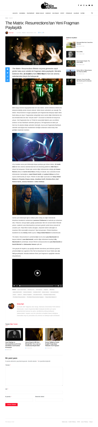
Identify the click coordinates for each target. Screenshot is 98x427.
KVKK (78, 421)
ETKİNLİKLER (69, 13)
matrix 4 (20, 294)
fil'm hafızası (39, 289)
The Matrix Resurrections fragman (35, 297)
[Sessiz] (58, 286)
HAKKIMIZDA (22, 13)
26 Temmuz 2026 (80, 64)
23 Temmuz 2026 (80, 73)
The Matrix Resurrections (19, 297)
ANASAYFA (15, 13)
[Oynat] (14, 286)
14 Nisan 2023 (49, 348)
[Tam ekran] (61, 286)
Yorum (8, 365)
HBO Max (52, 289)
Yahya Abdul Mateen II (50, 297)
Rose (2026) (80, 51)
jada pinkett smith (17, 292)
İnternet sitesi (39, 396)
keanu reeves (45, 292)
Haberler (11, 18)
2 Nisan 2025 (80, 83)
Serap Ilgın (11, 32)
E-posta (8, 396)
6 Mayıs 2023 (8, 349)
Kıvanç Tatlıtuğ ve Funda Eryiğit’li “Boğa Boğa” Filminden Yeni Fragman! (52, 344)
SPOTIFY (62, 13)
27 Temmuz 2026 (80, 53)
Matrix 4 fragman (27, 294)
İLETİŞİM (82, 13)
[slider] (36, 285)
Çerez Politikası (84, 421)
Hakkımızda (64, 421)
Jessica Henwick (27, 292)
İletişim (91, 421)
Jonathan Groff (37, 292)
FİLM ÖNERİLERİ (30, 13)
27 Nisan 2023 (29, 348)
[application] (37, 273)
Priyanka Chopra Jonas (49, 294)
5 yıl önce (19, 32)
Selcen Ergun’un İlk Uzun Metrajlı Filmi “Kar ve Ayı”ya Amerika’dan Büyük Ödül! (33, 344)
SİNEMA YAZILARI (40, 13)
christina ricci (31, 289)
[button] (37, 273)
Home (6, 18)
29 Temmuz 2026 (80, 46)
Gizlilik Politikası (72, 421)
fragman (46, 289)
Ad (6, 389)
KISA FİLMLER (55, 13)
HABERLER (48, 13)
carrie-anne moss (21, 289)
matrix (14, 294)
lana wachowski (54, 292)
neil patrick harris (37, 294)
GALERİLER (76, 13)
